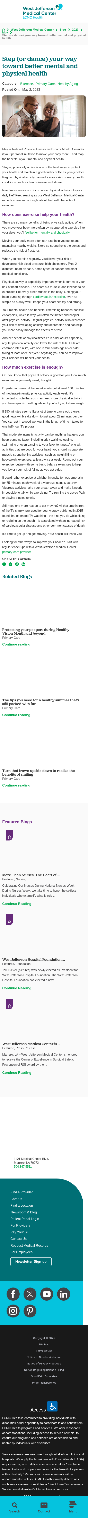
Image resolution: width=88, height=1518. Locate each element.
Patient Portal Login (24, 1219)
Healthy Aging (68, 84)
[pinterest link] (30, 1311)
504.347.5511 (23, 1166)
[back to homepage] (3, 30)
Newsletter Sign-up (30, 1261)
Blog (63, 29)
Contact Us (18, 1239)
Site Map (44, 1344)
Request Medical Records (29, 1245)
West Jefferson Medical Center (32, 29)
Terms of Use (44, 1350)
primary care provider (16, 552)
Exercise (26, 84)
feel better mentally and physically (47, 232)
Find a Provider (21, 1192)
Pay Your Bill (19, 1232)
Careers (16, 1199)
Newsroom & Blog (23, 1212)
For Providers (20, 1225)
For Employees (21, 1252)
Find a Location (21, 1205)
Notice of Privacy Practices (44, 1363)
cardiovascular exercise (49, 296)
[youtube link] (46, 1294)
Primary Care (45, 84)
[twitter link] (30, 1294)
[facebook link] (13, 1294)
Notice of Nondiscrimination (44, 1357)
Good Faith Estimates (44, 1376)
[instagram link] (13, 1311)
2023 (75, 29)
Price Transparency (44, 1382)
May (5, 32)
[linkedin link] (63, 1294)
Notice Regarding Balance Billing (44, 1369)
